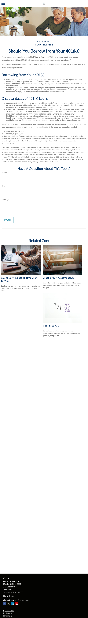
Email (4, 186)
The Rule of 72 (51, 325)
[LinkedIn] (12, 603)
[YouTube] (16, 603)
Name (4, 173)
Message (5, 199)
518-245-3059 (15, 584)
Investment (7, 616)
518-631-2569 (14, 581)
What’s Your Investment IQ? (58, 277)
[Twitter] (8, 603)
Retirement (7, 613)
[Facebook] (4, 603)
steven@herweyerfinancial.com (16, 600)
